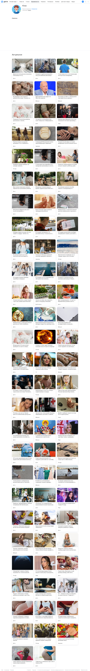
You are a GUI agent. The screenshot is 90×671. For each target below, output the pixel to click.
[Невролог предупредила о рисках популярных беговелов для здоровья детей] (22, 498)
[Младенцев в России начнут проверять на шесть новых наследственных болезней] (22, 340)
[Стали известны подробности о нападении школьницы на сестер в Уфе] (45, 159)
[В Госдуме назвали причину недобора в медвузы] (22, 272)
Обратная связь (84, 670)
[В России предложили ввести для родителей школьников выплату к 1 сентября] (22, 453)
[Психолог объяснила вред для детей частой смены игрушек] (22, 521)
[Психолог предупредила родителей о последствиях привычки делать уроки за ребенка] (22, 363)
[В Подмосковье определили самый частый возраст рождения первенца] (67, 611)
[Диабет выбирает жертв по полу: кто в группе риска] (67, 408)
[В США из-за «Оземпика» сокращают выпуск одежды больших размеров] (45, 476)
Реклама (12, 670)
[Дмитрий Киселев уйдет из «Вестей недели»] (45, 91)
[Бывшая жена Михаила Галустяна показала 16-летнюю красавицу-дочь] (67, 114)
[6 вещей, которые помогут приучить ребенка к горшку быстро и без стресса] (67, 521)
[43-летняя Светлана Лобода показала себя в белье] (45, 363)
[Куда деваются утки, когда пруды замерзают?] (45, 521)
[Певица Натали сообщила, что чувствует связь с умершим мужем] (67, 430)
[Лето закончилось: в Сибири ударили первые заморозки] (45, 634)
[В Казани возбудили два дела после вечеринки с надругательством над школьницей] (22, 204)
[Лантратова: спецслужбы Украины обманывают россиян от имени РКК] (45, 408)
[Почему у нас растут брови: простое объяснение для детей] (22, 408)
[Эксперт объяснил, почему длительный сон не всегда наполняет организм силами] (22, 543)
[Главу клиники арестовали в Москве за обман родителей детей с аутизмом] (45, 589)
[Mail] (2, 1)
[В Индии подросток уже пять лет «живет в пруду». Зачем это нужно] (22, 227)
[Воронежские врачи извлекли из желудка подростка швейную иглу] (45, 317)
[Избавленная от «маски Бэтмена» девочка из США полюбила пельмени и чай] (22, 317)
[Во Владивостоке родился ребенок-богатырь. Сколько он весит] (22, 91)
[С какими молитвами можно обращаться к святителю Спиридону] (45, 430)
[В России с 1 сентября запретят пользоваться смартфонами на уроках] (45, 611)
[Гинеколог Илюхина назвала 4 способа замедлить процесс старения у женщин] (45, 250)
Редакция (34, 670)
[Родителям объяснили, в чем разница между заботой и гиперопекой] (67, 566)
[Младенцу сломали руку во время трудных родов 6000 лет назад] (45, 182)
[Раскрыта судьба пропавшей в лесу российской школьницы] (45, 69)
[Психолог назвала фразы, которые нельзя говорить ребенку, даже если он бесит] (67, 159)
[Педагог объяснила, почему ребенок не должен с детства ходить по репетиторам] (22, 589)
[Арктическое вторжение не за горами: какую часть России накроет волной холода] (67, 250)
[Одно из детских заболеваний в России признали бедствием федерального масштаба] (67, 385)
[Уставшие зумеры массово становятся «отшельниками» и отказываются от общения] (67, 476)
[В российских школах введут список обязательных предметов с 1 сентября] (45, 543)
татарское (34, 9)
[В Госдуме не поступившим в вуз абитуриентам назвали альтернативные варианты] (45, 272)
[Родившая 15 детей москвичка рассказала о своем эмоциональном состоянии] (22, 114)
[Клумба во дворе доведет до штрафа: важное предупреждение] (22, 159)
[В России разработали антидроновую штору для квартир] (67, 317)
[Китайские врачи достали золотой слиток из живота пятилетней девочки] (22, 250)
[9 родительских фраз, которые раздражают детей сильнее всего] (67, 137)
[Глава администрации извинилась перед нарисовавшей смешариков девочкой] (22, 656)
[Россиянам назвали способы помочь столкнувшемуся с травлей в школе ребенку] (67, 182)
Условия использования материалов (72, 670)
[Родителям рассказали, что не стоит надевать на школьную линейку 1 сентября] (67, 340)
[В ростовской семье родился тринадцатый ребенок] (45, 204)
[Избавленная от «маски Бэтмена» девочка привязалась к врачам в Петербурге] (67, 204)
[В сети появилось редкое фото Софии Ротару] (67, 498)
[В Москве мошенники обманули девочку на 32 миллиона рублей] (67, 656)
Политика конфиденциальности (57, 670)
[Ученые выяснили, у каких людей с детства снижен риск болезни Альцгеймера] (22, 295)
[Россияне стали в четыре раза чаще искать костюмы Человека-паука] (22, 385)
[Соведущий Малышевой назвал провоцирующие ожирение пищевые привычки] (45, 137)
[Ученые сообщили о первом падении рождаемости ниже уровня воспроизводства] (22, 611)
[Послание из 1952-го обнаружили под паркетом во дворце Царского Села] (67, 91)
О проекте (29, 670)
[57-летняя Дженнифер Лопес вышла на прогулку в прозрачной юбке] (45, 566)
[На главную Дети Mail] (5, 1)
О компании (6, 670)
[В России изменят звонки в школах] (22, 634)
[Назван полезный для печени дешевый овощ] (67, 634)
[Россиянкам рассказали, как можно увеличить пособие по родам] (22, 430)
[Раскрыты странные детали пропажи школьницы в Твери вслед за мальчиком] (67, 272)
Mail (2, 670)
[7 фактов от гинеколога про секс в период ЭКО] (45, 656)
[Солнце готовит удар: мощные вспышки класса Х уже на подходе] (45, 340)
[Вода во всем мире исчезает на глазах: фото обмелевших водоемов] (67, 453)
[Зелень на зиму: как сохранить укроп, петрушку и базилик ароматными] (45, 295)
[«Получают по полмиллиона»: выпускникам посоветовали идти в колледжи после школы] (45, 498)
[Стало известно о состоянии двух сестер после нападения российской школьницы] (67, 69)
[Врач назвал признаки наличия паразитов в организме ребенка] (22, 182)
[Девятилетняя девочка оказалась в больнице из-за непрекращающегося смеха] (22, 69)
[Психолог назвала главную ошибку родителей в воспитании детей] (67, 543)
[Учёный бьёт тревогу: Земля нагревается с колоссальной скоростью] (22, 566)
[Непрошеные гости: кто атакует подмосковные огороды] (45, 385)
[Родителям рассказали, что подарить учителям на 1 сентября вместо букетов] (45, 453)
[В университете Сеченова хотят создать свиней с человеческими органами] (67, 363)
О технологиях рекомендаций (43, 670)
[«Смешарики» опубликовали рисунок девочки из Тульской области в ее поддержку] (22, 476)
